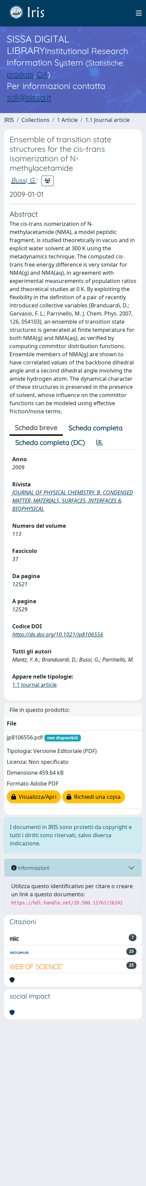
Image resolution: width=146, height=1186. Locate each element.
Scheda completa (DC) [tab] (50, 442)
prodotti (20, 74)
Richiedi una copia (96, 797)
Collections (35, 120)
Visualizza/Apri (36, 797)
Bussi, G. (23, 180)
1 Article (67, 120)
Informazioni (33, 867)
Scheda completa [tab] (96, 428)
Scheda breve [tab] (36, 427)
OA (42, 74)
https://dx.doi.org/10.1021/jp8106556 (57, 634)
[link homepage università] (32, 13)
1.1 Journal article (107, 120)
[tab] (100, 442)
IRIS (9, 120)
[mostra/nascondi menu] (139, 13)
